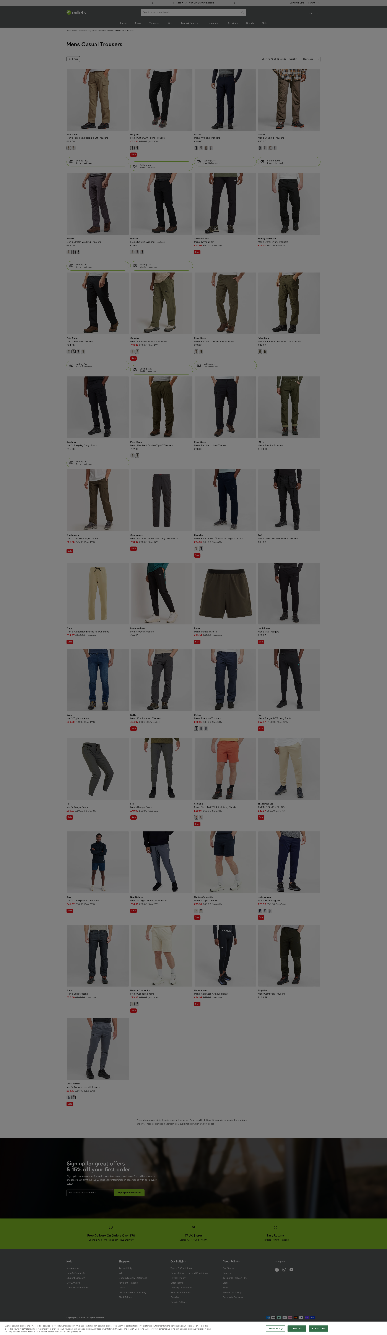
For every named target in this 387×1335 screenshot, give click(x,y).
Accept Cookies (318, 1328)
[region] (193, 1328)
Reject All (297, 1328)
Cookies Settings (275, 1328)
